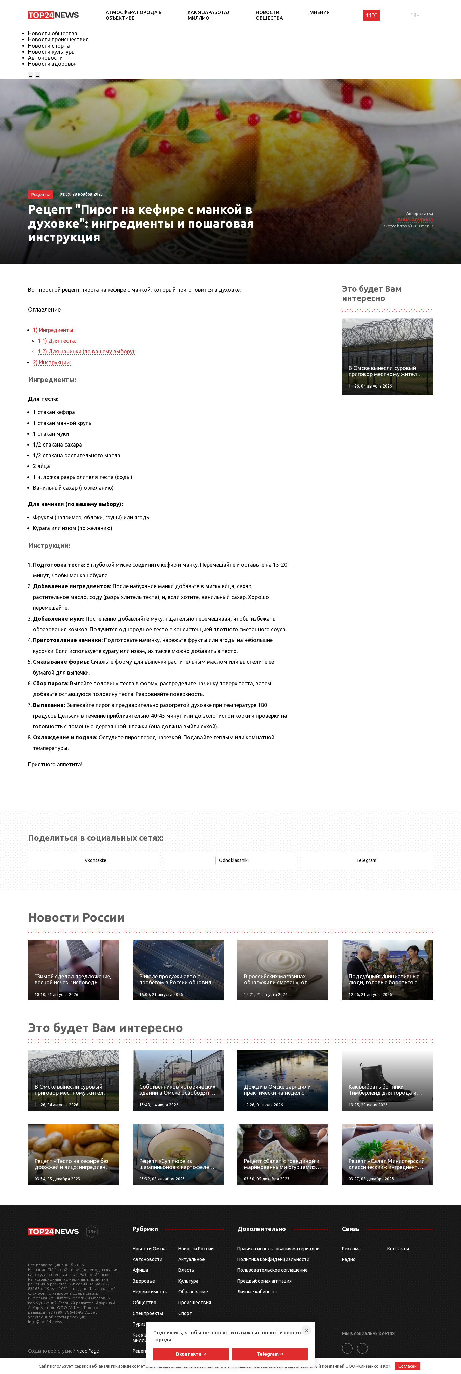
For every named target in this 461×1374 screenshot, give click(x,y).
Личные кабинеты (257, 1291)
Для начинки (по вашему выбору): (86, 351)
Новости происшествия (58, 39)
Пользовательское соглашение (272, 1270)
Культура (188, 1281)
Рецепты (142, 1351)
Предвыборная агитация (264, 1281)
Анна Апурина (415, 219)
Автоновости (45, 58)
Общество (144, 1302)
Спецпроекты (148, 1313)
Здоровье (144, 1281)
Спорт (185, 1313)
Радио (349, 1259)
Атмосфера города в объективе (134, 15)
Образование (193, 1291)
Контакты (398, 1248)
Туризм (141, 1324)
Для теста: (57, 341)
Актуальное (191, 1259)
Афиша (140, 1270)
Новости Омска (150, 1248)
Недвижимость (150, 1291)
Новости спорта (49, 45)
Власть (186, 1270)
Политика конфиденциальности (273, 1259)
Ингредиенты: (53, 330)
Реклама (351, 1248)
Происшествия (194, 1302)
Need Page (87, 1351)
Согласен (407, 1366)
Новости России (196, 1248)
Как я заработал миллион (209, 15)
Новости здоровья (52, 64)
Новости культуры (52, 52)
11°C (371, 15)
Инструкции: (52, 362)
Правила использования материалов (278, 1248)
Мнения (319, 12)
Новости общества (269, 15)
